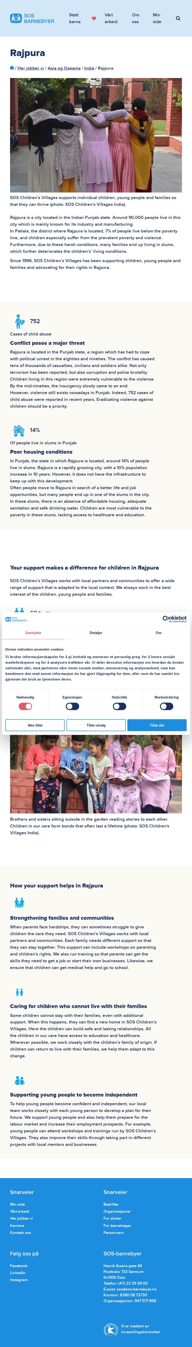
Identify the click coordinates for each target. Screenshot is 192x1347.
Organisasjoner (117, 1211)
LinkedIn (17, 1273)
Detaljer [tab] (96, 633)
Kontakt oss (20, 1232)
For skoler (112, 1218)
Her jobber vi (31, 68)
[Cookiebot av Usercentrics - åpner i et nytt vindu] (166, 619)
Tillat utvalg (96, 725)
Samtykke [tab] (33, 633)
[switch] (72, 706)
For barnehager (117, 1225)
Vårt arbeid (19, 1211)
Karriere (17, 1225)
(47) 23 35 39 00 (133, 1283)
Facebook (19, 1266)
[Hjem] (12, 68)
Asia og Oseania (64, 68)
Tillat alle (157, 725)
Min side (17, 1204)
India (89, 68)
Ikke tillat (35, 725)
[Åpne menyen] (178, 18)
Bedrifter (111, 1204)
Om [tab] (159, 633)
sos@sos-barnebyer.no (137, 1289)
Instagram (19, 1280)
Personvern (113, 1232)
